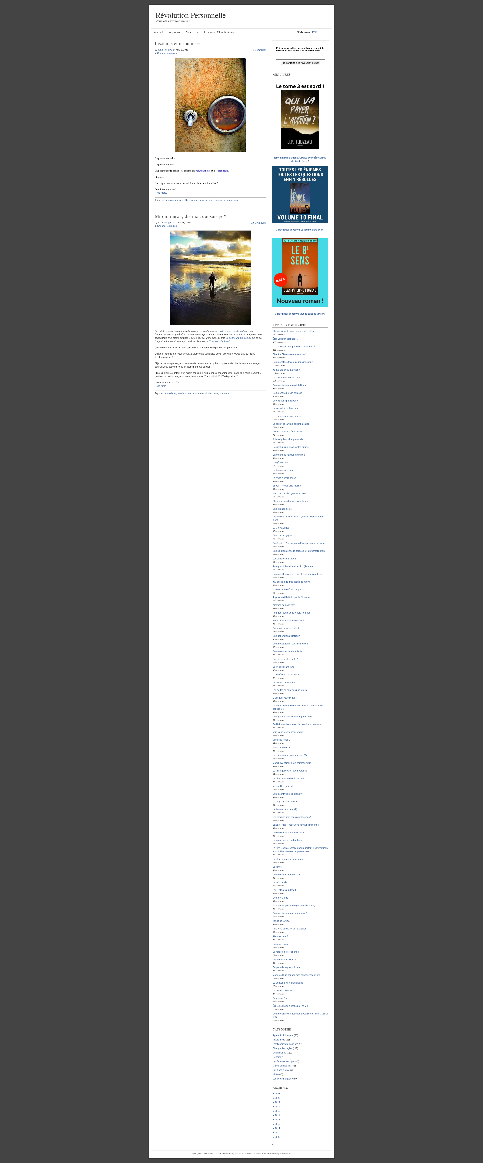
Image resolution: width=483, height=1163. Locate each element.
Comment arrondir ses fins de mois (290, 643)
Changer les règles (167, 53)
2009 (276, 1137)
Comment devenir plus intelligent (289, 385)
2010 (276, 1132)
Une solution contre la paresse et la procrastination (299, 551)
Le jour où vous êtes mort (285, 408)
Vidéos (276, 1074)
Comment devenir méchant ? (287, 874)
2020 (276, 1098)
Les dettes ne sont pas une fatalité (290, 690)
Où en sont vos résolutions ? (287, 794)
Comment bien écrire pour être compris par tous (297, 574)
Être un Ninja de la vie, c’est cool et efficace (295, 331)
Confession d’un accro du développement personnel (299, 543)
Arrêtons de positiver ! (284, 605)
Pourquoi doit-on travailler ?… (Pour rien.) (294, 566)
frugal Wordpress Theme (241, 1153)
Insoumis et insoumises (178, 43)
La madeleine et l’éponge (286, 952)
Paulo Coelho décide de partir (288, 589)
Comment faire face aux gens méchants (293, 362)
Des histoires (279, 1052)
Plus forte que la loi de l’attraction (290, 928)
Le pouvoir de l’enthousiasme (288, 982)
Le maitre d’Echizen (283, 990)
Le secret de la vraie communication (291, 424)
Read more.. (161, 193)
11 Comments (258, 49)
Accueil (158, 32)
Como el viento (280, 897)
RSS (315, 32)
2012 (276, 1124)
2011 (276, 1128)
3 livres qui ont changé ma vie (288, 439)
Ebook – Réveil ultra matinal (287, 485)
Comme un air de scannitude (287, 651)
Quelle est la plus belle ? (285, 659)
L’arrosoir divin (280, 944)
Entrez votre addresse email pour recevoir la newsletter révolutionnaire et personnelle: (300, 49)
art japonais (167, 393)
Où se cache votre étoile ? (286, 628)
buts (163, 200)
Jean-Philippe (165, 49)
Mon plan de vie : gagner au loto (289, 493)
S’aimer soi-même (219, 341)
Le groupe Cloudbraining (219, 32)
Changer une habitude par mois (289, 455)
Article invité (279, 1039)
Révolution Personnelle (191, 15)
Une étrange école (282, 509)
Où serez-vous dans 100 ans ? (288, 832)
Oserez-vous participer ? (285, 400)
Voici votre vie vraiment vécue (288, 732)
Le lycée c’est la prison (284, 478)
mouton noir (172, 200)
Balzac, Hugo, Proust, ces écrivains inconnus (296, 825)
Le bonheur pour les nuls (238, 338)
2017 (276, 1102)
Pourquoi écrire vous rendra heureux (291, 612)
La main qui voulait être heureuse (290, 770)
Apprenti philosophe (283, 1035)
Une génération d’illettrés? (286, 636)
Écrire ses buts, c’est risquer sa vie (290, 1006)
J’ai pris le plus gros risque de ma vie (292, 582)
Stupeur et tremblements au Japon (290, 501)
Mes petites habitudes (284, 786)
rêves (211, 200)
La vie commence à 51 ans (286, 377)
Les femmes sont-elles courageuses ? (292, 817)
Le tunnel (277, 867)
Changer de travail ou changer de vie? (292, 716)
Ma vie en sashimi (282, 1065)
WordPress (287, 1153)
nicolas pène (211, 393)
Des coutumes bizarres (284, 959)
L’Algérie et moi (280, 462)
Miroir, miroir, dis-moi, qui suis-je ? (190, 216)
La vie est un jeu (281, 527)
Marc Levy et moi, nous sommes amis (292, 763)
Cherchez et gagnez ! (284, 535)
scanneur (220, 200)
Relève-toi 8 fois (281, 998)
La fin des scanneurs (283, 667)
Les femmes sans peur (284, 1061)
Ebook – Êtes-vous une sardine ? (290, 354)
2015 (276, 1111)
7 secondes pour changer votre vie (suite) (294, 905)
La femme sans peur (283, 470)
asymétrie (179, 393)
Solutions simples (282, 1070)
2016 (276, 1106)
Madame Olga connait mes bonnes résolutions (296, 975)
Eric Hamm (262, 1153)
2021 (276, 1093)
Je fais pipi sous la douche (286, 370)
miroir (188, 393)
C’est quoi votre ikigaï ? (285, 697)
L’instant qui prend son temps (288, 859)
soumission (232, 200)
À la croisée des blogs (231, 331)
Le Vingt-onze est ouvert (285, 801)
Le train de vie (280, 882)
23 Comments (258, 222)
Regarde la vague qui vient (286, 967)
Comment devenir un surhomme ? (290, 913)
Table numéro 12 (281, 747)
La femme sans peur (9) (285, 809)
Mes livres (192, 32)
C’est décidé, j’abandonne (286, 674)
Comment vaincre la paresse (287, 393)
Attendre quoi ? (280, 936)
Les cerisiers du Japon (284, 558)
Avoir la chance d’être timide (287, 431)
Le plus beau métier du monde (288, 778)
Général (277, 1057)
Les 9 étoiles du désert (284, 890)
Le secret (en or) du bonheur (287, 840)
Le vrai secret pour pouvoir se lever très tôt (294, 346)
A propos (174, 32)
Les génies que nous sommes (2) (290, 755)
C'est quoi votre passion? (285, 1044)
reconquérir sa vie (198, 200)
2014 (276, 1115)
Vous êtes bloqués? (283, 1078)
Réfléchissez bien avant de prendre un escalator (297, 724)
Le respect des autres (284, 682)
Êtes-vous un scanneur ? (285, 339)
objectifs (183, 200)
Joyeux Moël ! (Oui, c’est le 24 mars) (291, 597)
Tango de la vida (281, 921)
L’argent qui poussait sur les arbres (290, 447)
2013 (276, 1119)
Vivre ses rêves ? (281, 740)
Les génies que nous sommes (288, 416)
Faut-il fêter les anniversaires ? (288, 620)
